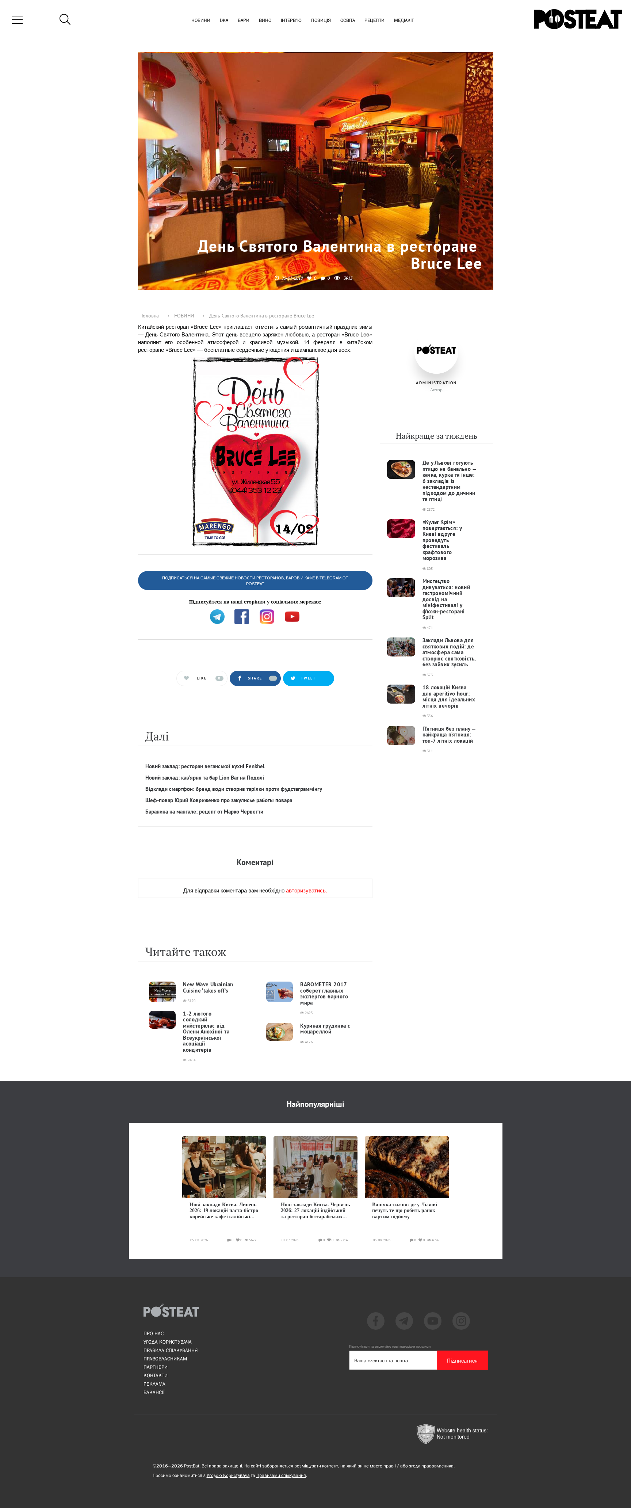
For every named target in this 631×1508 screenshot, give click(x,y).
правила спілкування (171, 1350)
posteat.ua (261, 597)
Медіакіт (404, 21)
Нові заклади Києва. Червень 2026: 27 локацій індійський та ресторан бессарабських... (315, 1210)
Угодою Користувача (228, 1475)
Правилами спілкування (281, 1475)
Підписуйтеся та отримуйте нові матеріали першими (390, 1346)
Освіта (347, 21)
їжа (224, 21)
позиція (321, 21)
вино (265, 21)
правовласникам (165, 1359)
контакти (156, 1375)
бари (243, 21)
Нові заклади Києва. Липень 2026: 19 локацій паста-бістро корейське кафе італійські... (224, 1210)
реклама (154, 1384)
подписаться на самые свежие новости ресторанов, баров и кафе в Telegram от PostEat (255, 581)
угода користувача (168, 1342)
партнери (156, 1367)
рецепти (374, 21)
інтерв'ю (291, 21)
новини (200, 21)
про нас (154, 1333)
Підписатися (462, 1360)
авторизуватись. (306, 890)
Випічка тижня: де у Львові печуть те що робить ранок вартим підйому (404, 1210)
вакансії (154, 1392)
